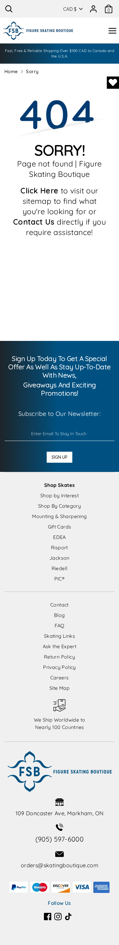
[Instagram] (58, 916)
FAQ (59, 625)
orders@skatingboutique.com (59, 865)
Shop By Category (59, 506)
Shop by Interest (59, 495)
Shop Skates (59, 485)
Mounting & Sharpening (59, 516)
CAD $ (70, 9)
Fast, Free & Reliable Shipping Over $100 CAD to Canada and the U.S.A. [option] (59, 53)
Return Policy (59, 657)
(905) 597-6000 (59, 839)
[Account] (93, 7)
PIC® (59, 579)
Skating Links (59, 636)
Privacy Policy (59, 667)
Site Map (59, 688)
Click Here (39, 190)
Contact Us (34, 221)
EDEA (59, 537)
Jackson (59, 558)
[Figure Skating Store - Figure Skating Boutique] (38, 30)
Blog (59, 615)
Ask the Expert (60, 646)
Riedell (60, 568)
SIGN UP (59, 457)
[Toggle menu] (112, 30)
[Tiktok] (68, 916)
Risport (59, 547)
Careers (59, 677)
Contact (59, 605)
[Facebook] (47, 916)
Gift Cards (59, 527)
